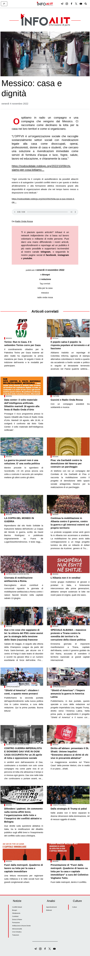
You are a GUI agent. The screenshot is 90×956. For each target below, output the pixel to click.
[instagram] (66, 3)
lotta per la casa (45, 288)
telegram (46, 252)
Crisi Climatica (16, 932)
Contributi (15, 916)
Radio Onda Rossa (24, 221)
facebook (51, 255)
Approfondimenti (13, 687)
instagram (63, 255)
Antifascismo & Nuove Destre (17, 574)
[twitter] (76, 3)
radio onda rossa (45, 297)
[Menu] (4, 3)
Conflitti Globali (59, 805)
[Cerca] (85, 4)
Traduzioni (15, 935)
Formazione (16, 922)
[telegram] (62, 3)
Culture (55, 396)
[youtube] (81, 3)
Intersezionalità (17, 929)
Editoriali (49, 910)
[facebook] (71, 3)
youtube (27, 258)
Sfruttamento (16, 913)
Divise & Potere (17, 919)
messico (45, 293)
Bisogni (46, 274)
